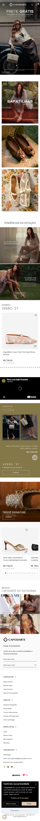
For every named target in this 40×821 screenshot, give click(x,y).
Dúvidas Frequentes (10, 705)
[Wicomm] (16, 775)
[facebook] (4, 767)
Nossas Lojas (7, 685)
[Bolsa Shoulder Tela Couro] (11, 427)
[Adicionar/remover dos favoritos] (36, 315)
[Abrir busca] (32, 4)
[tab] (16, 65)
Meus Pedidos (8, 739)
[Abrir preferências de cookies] (4, 817)
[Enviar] (35, 665)
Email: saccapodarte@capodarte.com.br (17, 758)
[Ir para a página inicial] (17, 5)
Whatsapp (7, 755)
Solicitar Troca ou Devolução (13, 762)
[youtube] (12, 767)
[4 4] (30, 624)
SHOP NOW (6, 72)
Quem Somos (8, 682)
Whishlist (6, 743)
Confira (16, 472)
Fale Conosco (8, 689)
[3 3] (10, 624)
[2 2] (30, 604)
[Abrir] (34, 457)
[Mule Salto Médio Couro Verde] (29, 427)
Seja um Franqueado (10, 693)
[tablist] (20, 65)
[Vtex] (25, 775)
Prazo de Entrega (9, 720)
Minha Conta (7, 735)
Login (5, 732)
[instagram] (8, 767)
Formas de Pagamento (11, 716)
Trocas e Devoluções (10, 712)
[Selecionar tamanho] (35, 346)
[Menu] (3, 4)
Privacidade (7, 709)
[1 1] (10, 604)
